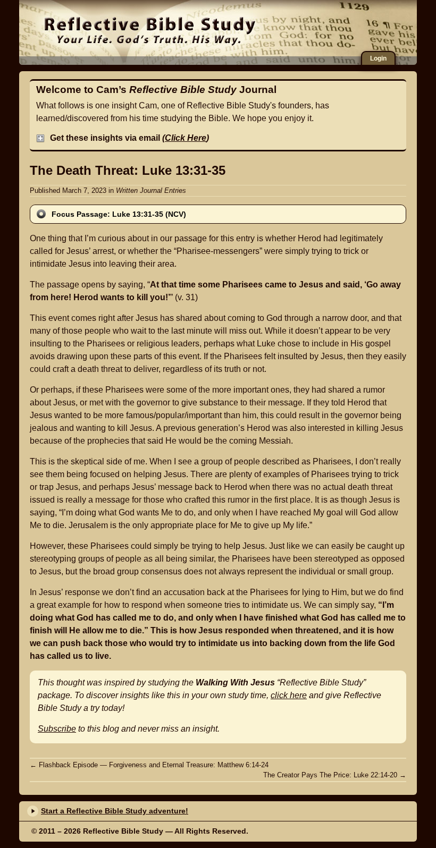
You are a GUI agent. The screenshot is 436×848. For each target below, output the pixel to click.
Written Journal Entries (151, 190)
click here (289, 695)
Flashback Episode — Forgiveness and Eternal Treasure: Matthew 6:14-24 (149, 765)
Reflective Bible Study (149, 29)
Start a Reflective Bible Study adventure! (114, 811)
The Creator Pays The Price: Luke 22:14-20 (334, 775)
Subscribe (57, 728)
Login (378, 58)
